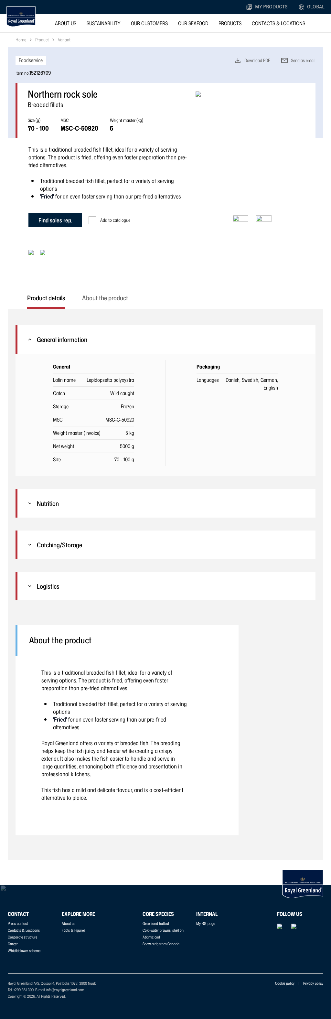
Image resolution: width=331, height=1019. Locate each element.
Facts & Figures (73, 930)
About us (65, 23)
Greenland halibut (156, 923)
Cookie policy (284, 983)
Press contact (18, 923)
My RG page (205, 923)
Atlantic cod (151, 937)
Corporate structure (22, 937)
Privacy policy (313, 983)
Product (42, 40)
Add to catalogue (115, 220)
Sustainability (104, 23)
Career (13, 944)
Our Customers (149, 23)
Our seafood (193, 23)
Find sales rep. (55, 220)
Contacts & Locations (278, 23)
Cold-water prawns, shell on (163, 930)
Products (230, 23)
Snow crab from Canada (161, 944)
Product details (46, 297)
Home (21, 40)
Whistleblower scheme (24, 950)
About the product (105, 297)
